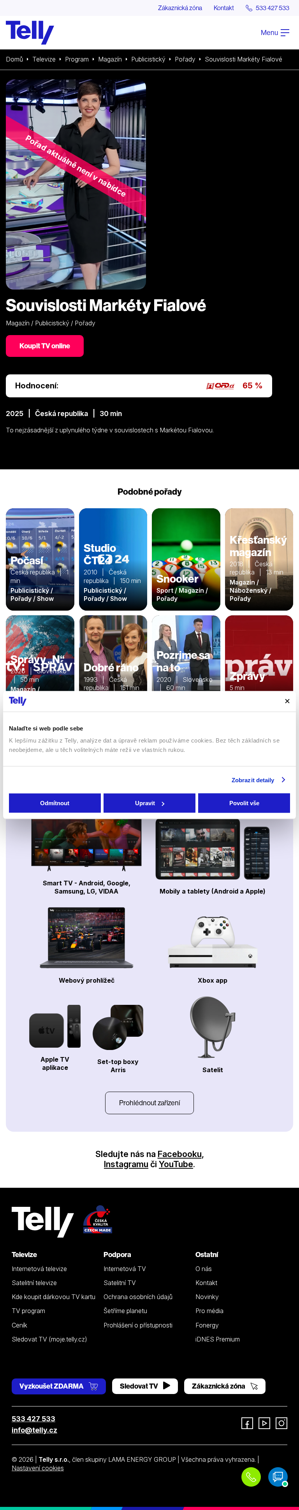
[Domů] (30, 33)
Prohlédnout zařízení (149, 1102)
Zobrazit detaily (253, 779)
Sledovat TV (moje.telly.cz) (49, 1339)
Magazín (110, 59)
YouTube (176, 1164)
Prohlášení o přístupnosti (138, 1325)
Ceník (19, 1325)
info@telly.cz (34, 1430)
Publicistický (148, 59)
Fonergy (207, 1325)
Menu (270, 32)
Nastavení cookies (38, 1468)
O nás (203, 1269)
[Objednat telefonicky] (251, 1477)
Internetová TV (125, 1269)
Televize (44, 59)
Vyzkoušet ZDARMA (52, 1386)
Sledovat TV (139, 1386)
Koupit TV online (44, 345)
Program (77, 59)
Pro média (209, 1311)
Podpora (117, 1254)
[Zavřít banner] (287, 701)
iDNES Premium (217, 1339)
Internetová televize (39, 1269)
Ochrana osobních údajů (138, 1297)
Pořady (185, 59)
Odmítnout (54, 803)
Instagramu (126, 1164)
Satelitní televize (34, 1283)
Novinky (207, 1297)
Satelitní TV (120, 1283)
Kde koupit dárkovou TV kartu (53, 1297)
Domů (14, 59)
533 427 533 (33, 1419)
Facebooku (180, 1154)
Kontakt (224, 8)
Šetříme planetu (125, 1311)
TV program (28, 1311)
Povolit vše (244, 803)
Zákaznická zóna (180, 8)
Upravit (145, 803)
